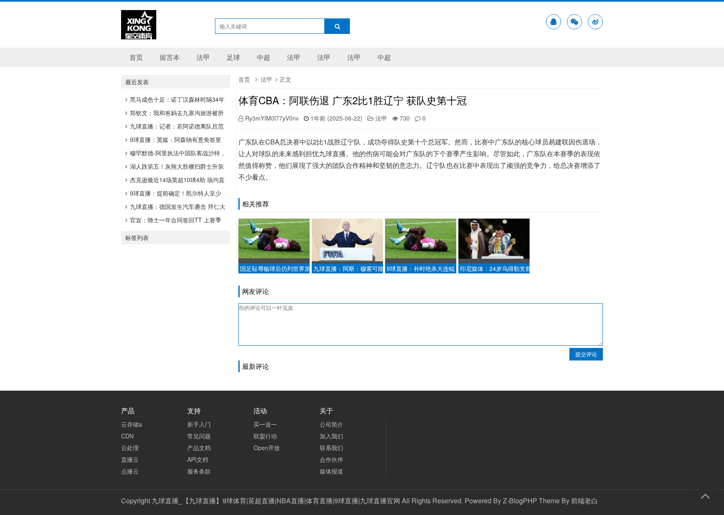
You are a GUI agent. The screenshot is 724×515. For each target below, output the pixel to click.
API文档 (197, 459)
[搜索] (337, 26)
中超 (263, 57)
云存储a (131, 424)
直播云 (130, 459)
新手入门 (199, 424)
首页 (136, 57)
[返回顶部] (705, 494)
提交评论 (586, 354)
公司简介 (331, 424)
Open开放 (266, 447)
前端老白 (584, 500)
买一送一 (265, 424)
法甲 (203, 57)
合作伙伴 (331, 459)
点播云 (130, 471)
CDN (127, 436)
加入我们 (331, 436)
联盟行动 (265, 436)
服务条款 (199, 471)
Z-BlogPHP (520, 500)
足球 (233, 57)
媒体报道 (331, 471)
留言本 (170, 57)
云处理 (130, 447)
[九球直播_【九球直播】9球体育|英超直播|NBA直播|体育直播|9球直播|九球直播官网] (138, 34)
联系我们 (331, 447)
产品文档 (199, 447)
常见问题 (199, 436)
